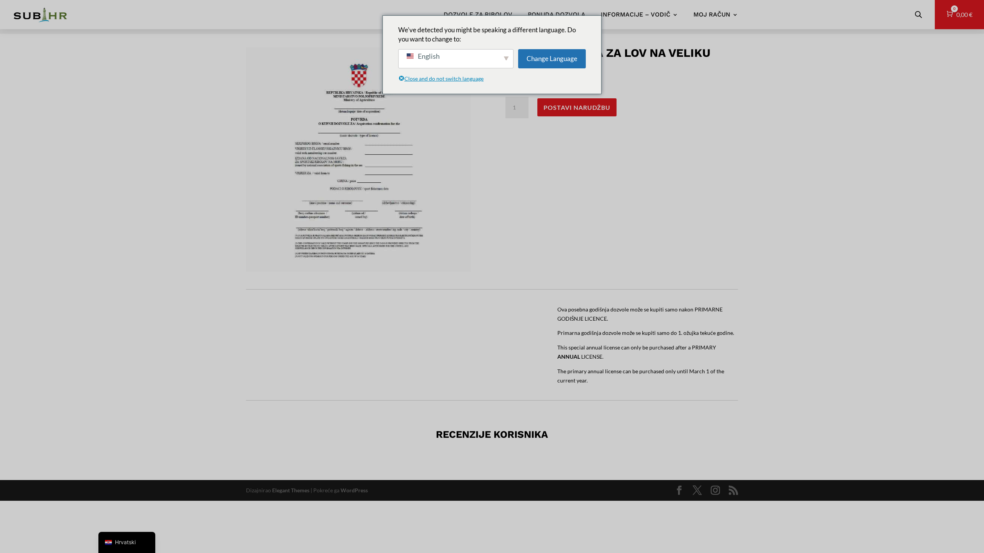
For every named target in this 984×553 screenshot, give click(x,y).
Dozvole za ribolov (478, 14)
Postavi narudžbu (577, 107)
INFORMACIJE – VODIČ (635, 14)
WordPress (354, 490)
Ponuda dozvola (556, 14)
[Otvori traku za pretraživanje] (918, 14)
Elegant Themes (290, 490)
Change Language (552, 59)
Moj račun (711, 14)
